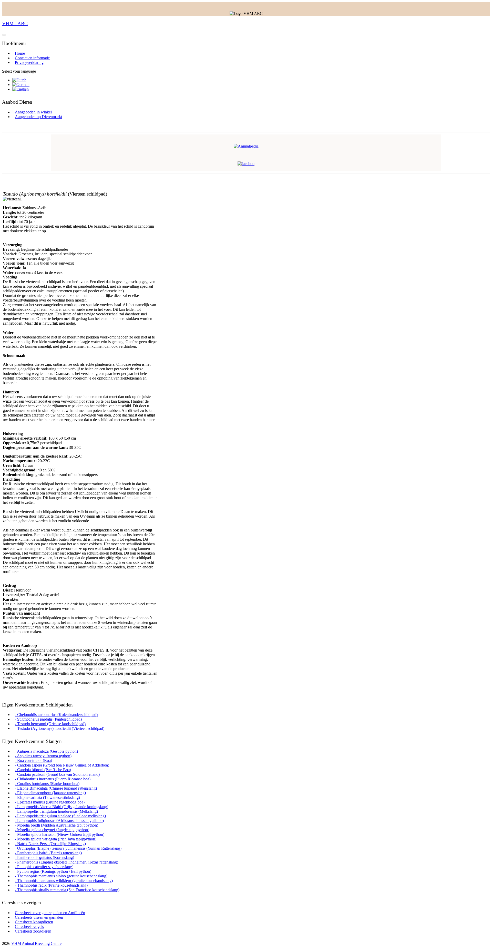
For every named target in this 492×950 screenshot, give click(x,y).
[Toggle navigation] (4, 34)
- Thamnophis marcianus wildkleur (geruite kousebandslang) (64, 880)
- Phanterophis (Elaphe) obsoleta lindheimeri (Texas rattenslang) (66, 862)
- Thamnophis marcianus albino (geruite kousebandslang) (61, 876)
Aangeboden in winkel (33, 112)
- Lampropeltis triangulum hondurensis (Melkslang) (56, 811)
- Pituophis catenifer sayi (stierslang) (44, 867)
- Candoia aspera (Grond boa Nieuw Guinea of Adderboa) (62, 765)
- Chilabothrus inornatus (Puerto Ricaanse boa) (52, 779)
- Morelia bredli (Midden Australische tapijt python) (56, 825)
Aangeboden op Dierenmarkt (38, 116)
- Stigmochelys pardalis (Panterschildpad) (48, 719)
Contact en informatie (32, 58)
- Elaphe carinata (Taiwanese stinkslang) (47, 797)
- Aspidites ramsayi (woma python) (43, 756)
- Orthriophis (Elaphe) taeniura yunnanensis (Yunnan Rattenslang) (68, 848)
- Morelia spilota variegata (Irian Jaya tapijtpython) (55, 839)
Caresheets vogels (29, 926)
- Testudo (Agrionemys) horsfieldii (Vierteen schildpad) (59, 728)
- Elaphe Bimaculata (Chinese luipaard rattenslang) (56, 788)
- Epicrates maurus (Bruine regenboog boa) (50, 802)
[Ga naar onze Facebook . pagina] (246, 163)
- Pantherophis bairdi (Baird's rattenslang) (48, 853)
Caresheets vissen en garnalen (39, 917)
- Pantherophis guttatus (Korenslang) (44, 857)
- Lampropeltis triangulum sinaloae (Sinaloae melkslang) (60, 816)
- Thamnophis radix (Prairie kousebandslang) (51, 885)
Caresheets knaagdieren (34, 922)
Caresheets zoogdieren (33, 931)
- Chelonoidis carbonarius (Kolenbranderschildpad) (56, 714)
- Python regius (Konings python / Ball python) (53, 871)
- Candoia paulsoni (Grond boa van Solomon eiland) (57, 774)
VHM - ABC (15, 23)
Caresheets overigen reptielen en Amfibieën (50, 912)
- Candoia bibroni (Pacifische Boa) (43, 770)
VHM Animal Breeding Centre (36, 943)
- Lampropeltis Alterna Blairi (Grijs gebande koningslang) (61, 806)
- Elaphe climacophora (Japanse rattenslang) (50, 793)
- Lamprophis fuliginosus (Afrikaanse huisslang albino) (59, 820)
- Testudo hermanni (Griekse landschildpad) (50, 724)
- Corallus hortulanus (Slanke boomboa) (47, 783)
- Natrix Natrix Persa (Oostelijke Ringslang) (50, 843)
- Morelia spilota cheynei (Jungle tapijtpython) (52, 830)
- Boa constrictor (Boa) (33, 760)
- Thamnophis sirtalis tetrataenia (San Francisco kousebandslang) (67, 890)
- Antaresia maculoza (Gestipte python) (46, 751)
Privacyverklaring (29, 62)
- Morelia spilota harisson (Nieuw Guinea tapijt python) (59, 834)
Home (20, 53)
